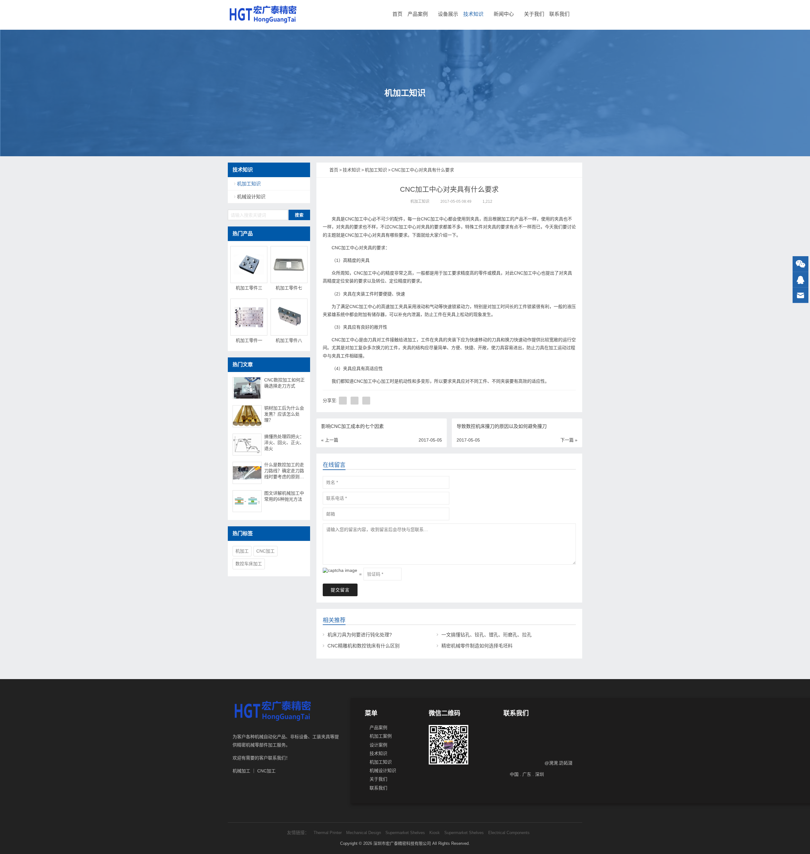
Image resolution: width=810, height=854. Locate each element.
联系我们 (559, 14)
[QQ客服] (800, 280)
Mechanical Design (363, 832)
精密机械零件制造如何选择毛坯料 (477, 645)
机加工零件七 (289, 287)
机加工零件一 (249, 340)
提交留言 (340, 589)
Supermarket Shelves (405, 832)
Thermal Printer (328, 832)
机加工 (242, 551)
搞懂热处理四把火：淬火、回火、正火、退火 (284, 442)
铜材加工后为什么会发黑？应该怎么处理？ (284, 414)
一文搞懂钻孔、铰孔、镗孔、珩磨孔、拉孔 (486, 634)
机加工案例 (381, 736)
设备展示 (448, 14)
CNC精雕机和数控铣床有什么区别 (363, 645)
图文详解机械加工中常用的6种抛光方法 (284, 496)
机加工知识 (419, 201)
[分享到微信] (354, 401)
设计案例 (378, 744)
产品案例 (418, 14)
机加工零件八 (289, 340)
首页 (397, 14)
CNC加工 (265, 551)
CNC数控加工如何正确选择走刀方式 (284, 382)
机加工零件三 (249, 287)
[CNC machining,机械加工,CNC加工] (263, 14)
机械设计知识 (251, 196)
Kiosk (434, 832)
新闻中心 (504, 14)
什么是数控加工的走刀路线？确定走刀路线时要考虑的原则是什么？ (284, 471)
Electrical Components (509, 832)
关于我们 (534, 14)
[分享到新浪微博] (366, 401)
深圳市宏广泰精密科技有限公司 (402, 843)
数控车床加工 (248, 563)
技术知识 (473, 14)
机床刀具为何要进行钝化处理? (359, 634)
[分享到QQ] (343, 401)
